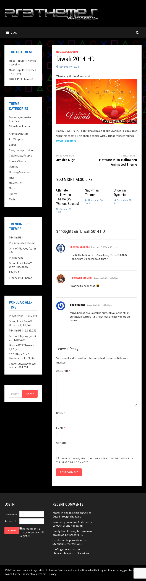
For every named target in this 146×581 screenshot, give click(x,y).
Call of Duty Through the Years (72, 514)
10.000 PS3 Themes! (21, 79)
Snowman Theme (92, 192)
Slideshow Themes (20, 126)
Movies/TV (15, 183)
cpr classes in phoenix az (67, 540)
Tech (12, 199)
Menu (14, 33)
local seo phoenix (63, 522)
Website (61, 443)
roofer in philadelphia (66, 512)
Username (10, 514)
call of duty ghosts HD (69, 535)
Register (24, 536)
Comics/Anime (18, 161)
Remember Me (31, 528)
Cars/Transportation (21, 150)
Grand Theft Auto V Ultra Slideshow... (20, 265)
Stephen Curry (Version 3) (68, 544)
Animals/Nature (18, 133)
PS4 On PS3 (16, 237)
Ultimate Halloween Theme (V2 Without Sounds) (67, 197)
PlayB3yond (16, 257)
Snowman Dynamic (120, 192)
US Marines (82, 553)
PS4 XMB (14, 272)
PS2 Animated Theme (22, 243)
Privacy (52, 574)
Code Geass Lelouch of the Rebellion (72, 523)
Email (60, 427)
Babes (12, 144)
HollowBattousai (81, 277)
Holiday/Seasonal (67, 51)
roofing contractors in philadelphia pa (66, 551)
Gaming (14, 166)
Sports (13, 194)
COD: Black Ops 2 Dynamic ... (19, 356)
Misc (11, 177)
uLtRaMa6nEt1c (80, 247)
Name (60, 412)
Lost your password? (31, 532)
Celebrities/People (20, 155)
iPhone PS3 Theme (20, 278)
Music (12, 188)
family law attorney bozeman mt (73, 531)
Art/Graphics (17, 139)
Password (10, 521)
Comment (63, 371)
